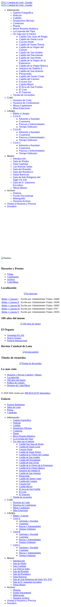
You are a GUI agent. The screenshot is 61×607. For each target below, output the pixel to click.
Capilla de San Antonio (31, 71)
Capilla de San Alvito (30, 58)
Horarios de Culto (22, 100)
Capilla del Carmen (29, 79)
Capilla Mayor (26, 84)
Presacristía (25, 74)
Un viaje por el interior (24, 34)
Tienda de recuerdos (24, 95)
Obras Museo (20, 188)
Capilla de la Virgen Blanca (33, 66)
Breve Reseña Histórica (25, 28)
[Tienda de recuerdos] (30, 352)
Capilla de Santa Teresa (31, 44)
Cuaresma (24, 121)
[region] (30, 237)
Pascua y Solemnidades (32, 124)
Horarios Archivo (21, 201)
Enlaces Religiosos (16, 404)
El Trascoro (25, 92)
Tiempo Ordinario (28, 127)
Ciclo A (17, 116)
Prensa (10, 410)
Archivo (11, 279)
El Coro (23, 89)
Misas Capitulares (22, 105)
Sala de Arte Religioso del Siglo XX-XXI (26, 178)
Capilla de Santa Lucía (31, 39)
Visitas (10, 274)
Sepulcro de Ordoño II (30, 68)
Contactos (18, 23)
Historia (17, 193)
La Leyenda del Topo (24, 31)
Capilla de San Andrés (31, 52)
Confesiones (13, 276)
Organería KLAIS (15, 335)
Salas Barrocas (21, 174)
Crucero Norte (26, 42)
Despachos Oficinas (23, 20)
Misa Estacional (21, 108)
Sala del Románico (23, 172)
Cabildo (17, 18)
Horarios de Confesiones (26, 103)
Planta (16, 26)
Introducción (19, 158)
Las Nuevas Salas (22, 166)
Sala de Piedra (21, 161)
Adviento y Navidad (29, 119)
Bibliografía (19, 198)
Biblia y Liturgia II (10, 302)
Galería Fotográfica (23, 12)
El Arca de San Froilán (31, 87)
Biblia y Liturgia (21, 113)
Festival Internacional (17, 340)
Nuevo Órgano (14, 338)
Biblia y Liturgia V (10, 312)
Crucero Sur (25, 81)
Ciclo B (17, 129)
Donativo (12, 206)
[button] (30, 247)
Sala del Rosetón (22, 169)
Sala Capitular (20, 164)
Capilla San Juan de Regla (33, 36)
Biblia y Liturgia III (11, 305)
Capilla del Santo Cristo (31, 76)
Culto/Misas (12, 282)
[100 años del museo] (30, 324)
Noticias (17, 15)
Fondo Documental (23, 196)
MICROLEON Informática (37, 393)
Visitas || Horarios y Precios (21, 204)
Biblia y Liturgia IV (11, 308)
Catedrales (12, 412)
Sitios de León (14, 407)
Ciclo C (17, 143)
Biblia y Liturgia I (10, 299)
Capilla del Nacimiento (31, 55)
